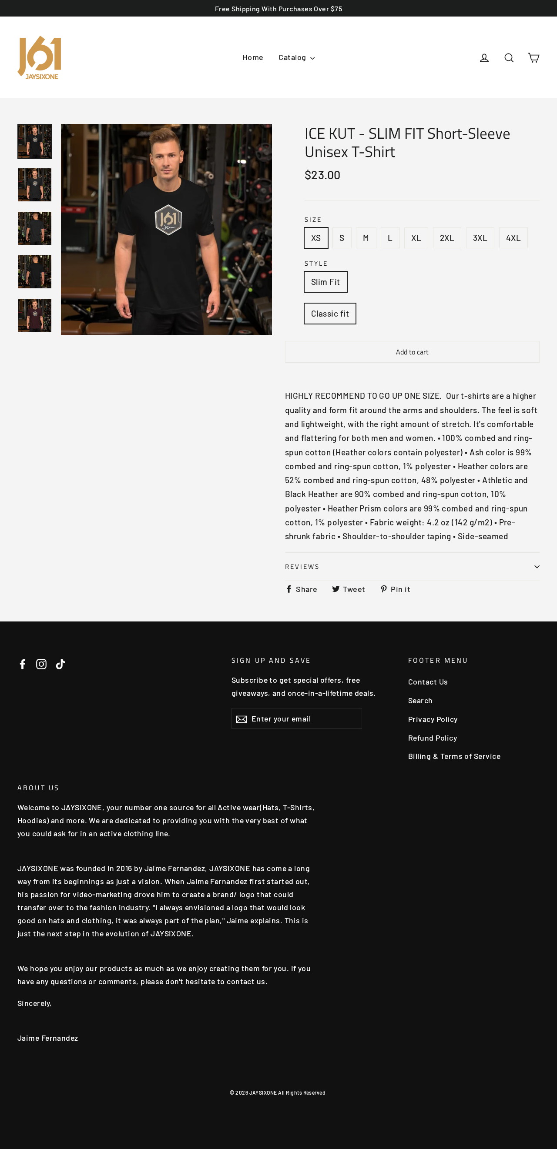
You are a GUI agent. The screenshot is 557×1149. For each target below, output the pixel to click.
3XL (480, 238)
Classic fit (330, 313)
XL (416, 238)
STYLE (316, 263)
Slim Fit (325, 282)
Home (253, 57)
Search (420, 700)
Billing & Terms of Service (454, 756)
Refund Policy (432, 737)
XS (316, 238)
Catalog (293, 57)
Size (313, 220)
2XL (447, 238)
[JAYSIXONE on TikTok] (60, 663)
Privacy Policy (433, 719)
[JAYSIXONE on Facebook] (22, 663)
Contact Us (428, 681)
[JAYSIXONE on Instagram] (41, 663)
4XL (513, 238)
